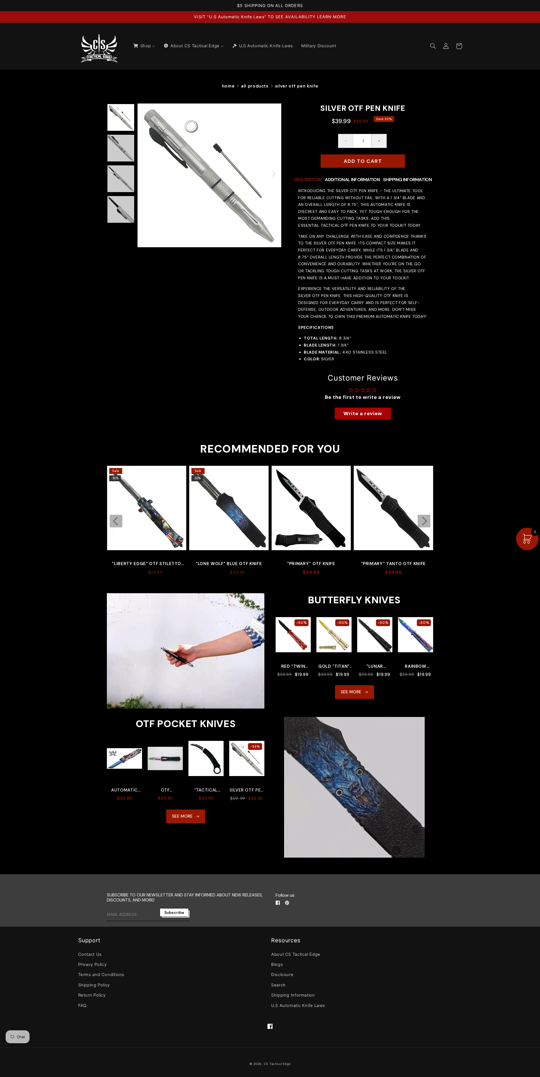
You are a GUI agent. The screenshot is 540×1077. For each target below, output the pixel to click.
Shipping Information (293, 995)
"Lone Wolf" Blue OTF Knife (147, 563)
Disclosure (282, 974)
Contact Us (90, 954)
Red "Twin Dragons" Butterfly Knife (293, 666)
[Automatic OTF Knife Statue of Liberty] (124, 761)
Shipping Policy (94, 985)
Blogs (277, 964)
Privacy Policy (92, 964)
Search (278, 985)
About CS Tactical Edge (295, 954)
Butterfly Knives (354, 599)
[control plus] (379, 141)
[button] (433, 46)
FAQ (82, 1005)
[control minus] (345, 141)
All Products (255, 86)
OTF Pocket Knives (186, 723)
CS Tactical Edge (277, 1064)
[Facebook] (278, 903)
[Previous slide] (116, 521)
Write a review (362, 413)
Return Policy (92, 995)
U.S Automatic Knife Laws (298, 1005)
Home (228, 86)
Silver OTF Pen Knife (296, 86)
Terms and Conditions (101, 974)
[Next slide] (424, 521)
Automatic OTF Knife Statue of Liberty (124, 790)
